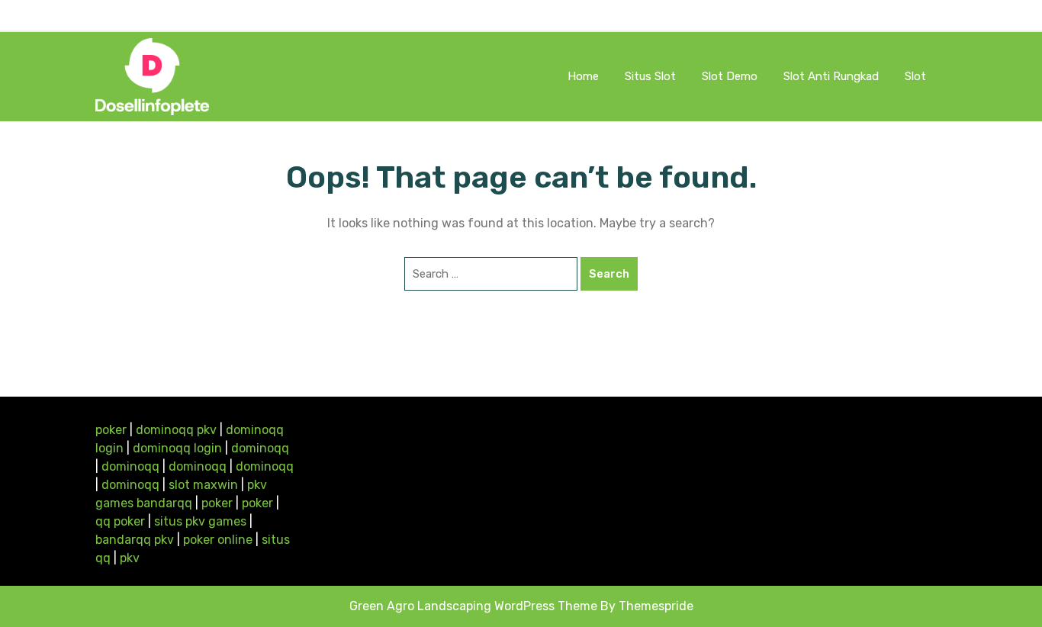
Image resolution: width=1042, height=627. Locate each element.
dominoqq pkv (176, 430)
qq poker (120, 521)
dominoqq (260, 448)
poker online (217, 539)
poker (111, 430)
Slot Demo (729, 76)
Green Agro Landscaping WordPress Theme (473, 606)
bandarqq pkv (134, 539)
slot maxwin (203, 484)
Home (583, 76)
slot (915, 76)
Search (609, 274)
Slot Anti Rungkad (831, 76)
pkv (130, 558)
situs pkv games (200, 521)
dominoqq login (177, 448)
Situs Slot (650, 76)
